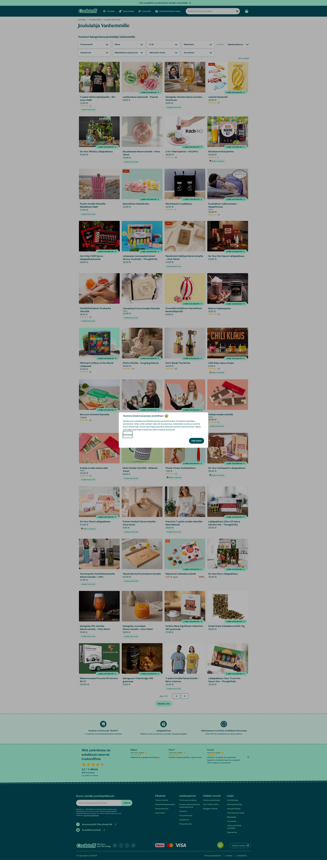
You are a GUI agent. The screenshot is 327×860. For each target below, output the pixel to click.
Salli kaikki (196, 440)
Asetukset (127, 434)
